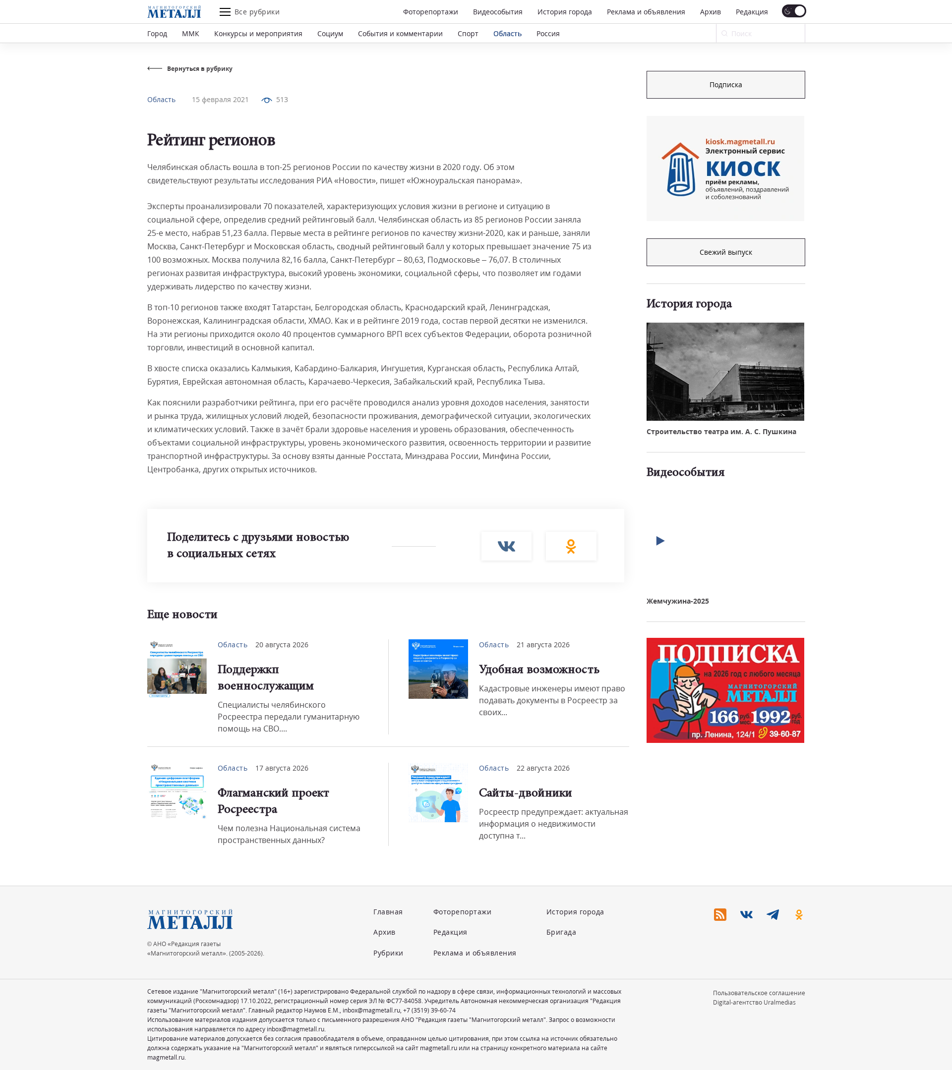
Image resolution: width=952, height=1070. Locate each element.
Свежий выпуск (726, 252)
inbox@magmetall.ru (371, 1010)
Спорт (468, 33)
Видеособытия (498, 11)
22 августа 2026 (543, 768)
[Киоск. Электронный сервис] (725, 168)
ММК (190, 33)
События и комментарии (400, 33)
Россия (548, 33)
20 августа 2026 (281, 644)
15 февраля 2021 (220, 99)
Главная (388, 911)
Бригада (561, 932)
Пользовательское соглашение (759, 993)
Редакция (752, 11)
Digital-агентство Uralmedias (754, 1002)
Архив (710, 11)
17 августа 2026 (281, 768)
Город (157, 33)
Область (507, 33)
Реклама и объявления (646, 11)
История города (564, 11)
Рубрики (388, 952)
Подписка (726, 84)
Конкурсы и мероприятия (258, 33)
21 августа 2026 (543, 644)
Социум (330, 33)
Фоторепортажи (430, 11)
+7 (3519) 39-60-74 (429, 1010)
